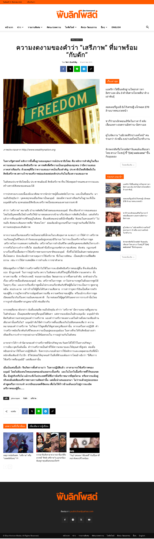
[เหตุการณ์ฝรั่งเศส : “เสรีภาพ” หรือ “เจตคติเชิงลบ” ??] (18, 442)
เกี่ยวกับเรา (31, 2)
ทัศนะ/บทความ (54, 27)
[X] (70, 69)
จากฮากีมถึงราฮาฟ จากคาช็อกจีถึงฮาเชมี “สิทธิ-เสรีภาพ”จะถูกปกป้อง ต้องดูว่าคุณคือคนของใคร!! (51, 458)
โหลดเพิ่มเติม (127, 165)
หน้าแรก (9, 27)
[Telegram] (84, 69)
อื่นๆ (103, 27)
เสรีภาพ (33, 398)
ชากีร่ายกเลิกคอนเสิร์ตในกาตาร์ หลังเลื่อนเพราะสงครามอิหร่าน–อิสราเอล (135, 215)
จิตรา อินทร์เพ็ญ (71, 62)
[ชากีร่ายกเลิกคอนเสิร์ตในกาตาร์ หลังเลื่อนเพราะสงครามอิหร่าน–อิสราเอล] (113, 217)
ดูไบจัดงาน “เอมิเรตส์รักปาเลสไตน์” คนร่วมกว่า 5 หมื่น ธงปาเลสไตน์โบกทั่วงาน (137, 230)
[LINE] (77, 69)
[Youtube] (89, 520)
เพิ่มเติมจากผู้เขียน (38, 426)
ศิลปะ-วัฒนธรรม (89, 27)
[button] (147, 27)
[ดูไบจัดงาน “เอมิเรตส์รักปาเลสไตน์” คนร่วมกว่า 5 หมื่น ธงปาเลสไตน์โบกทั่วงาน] (113, 231)
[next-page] (10, 467)
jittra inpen (15, 398)
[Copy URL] (91, 69)
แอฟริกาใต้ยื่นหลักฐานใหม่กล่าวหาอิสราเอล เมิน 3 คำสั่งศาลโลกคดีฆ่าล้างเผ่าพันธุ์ (127, 93)
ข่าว (19, 27)
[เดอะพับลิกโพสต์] (77, 14)
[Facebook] (63, 69)
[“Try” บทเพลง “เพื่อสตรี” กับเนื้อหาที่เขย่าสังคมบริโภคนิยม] (85, 442)
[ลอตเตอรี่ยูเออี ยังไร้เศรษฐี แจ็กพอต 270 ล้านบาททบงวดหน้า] (113, 202)
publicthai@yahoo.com (81, 511)
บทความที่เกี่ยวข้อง (15, 426)
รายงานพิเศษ (34, 27)
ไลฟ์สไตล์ (69, 27)
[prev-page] (5, 467)
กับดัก (25, 398)
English (116, 27)
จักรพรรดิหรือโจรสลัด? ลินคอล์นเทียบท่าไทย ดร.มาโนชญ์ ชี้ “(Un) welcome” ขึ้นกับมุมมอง (128, 153)
